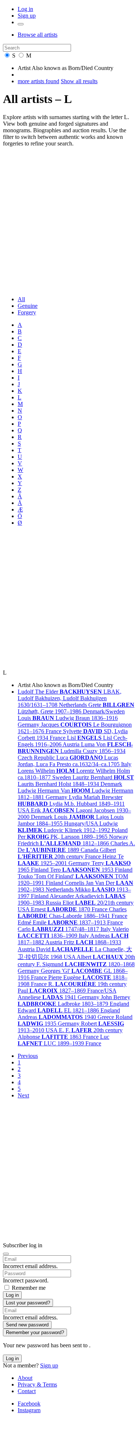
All (21, 299)
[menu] (21, 24)
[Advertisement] (69, 221)
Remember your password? (35, 1332)
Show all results (79, 81)
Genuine (28, 306)
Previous (28, 1056)
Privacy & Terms (37, 1384)
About (25, 1378)
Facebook (29, 1403)
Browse (37, 35)
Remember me (29, 1288)
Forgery (27, 312)
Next (23, 1095)
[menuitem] (76, 299)
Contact (27, 1391)
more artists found (38, 81)
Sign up (27, 15)
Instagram (29, 1410)
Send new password (27, 1325)
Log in (25, 9)
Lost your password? (28, 1303)
